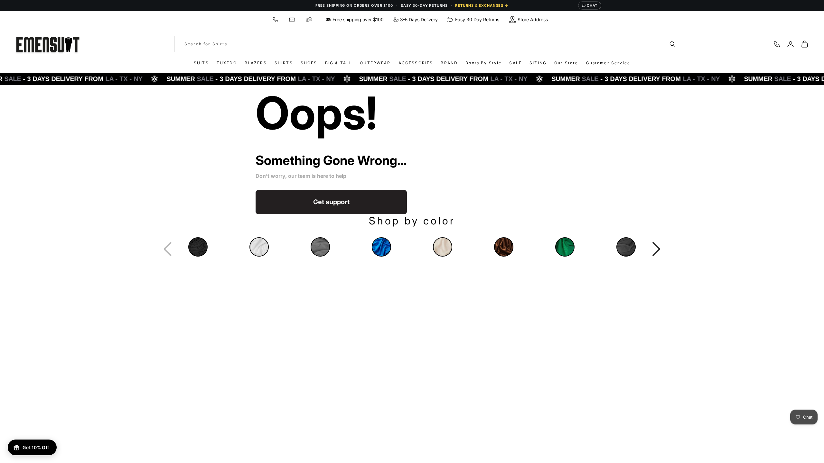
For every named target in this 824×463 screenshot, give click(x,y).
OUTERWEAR (375, 62)
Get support (331, 202)
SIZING (538, 62)
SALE (515, 62)
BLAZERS (256, 62)
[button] (656, 249)
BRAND (449, 62)
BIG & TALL (338, 62)
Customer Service (608, 62)
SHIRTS (284, 62)
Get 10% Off (36, 447)
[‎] (276, 19)
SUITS (201, 62)
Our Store (566, 62)
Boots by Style (483, 62)
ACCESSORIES (415, 62)
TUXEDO (227, 62)
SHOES (309, 62)
